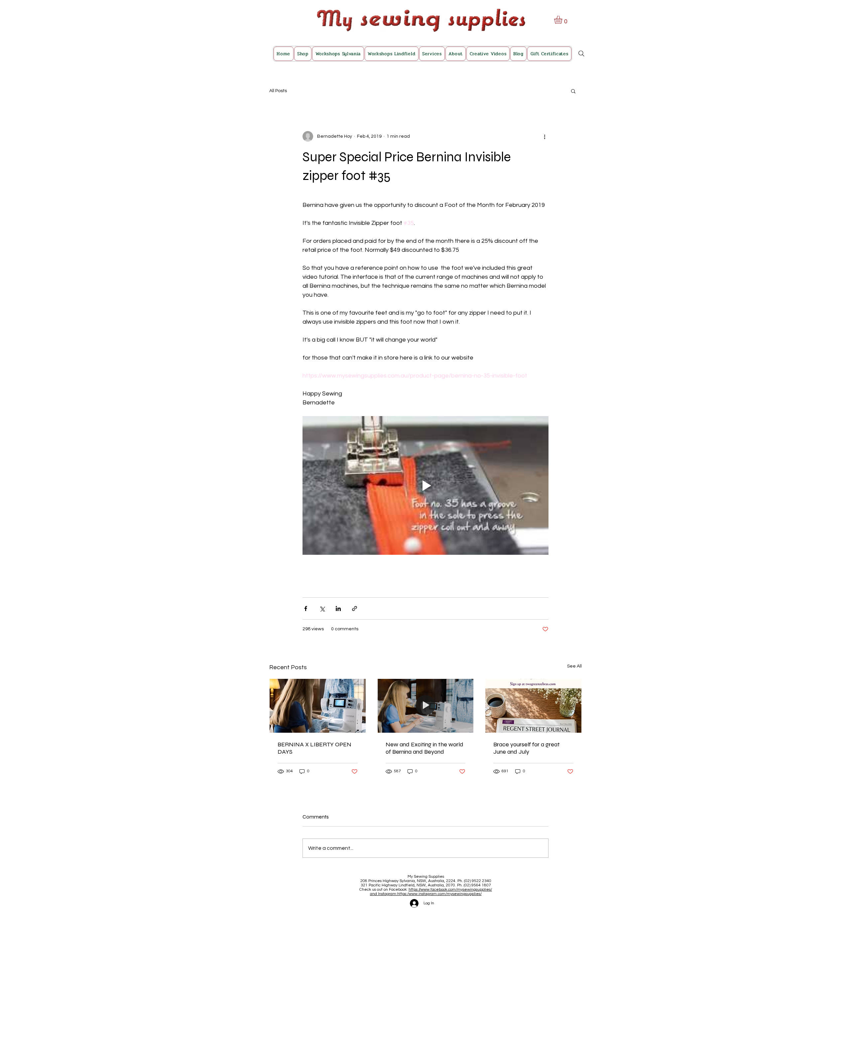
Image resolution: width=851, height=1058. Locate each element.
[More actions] (544, 136)
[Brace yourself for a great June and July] (533, 706)
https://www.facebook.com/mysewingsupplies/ (450, 889)
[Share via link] (354, 608)
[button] (563, 20)
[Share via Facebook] (306, 608)
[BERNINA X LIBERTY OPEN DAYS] (318, 706)
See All (574, 666)
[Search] (581, 54)
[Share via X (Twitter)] (322, 608)
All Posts (278, 90)
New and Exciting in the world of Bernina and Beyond (424, 748)
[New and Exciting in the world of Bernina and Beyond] (426, 706)
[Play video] (425, 485)
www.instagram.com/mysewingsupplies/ (445, 894)
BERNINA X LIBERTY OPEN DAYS (314, 748)
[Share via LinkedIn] (338, 608)
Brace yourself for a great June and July (526, 748)
